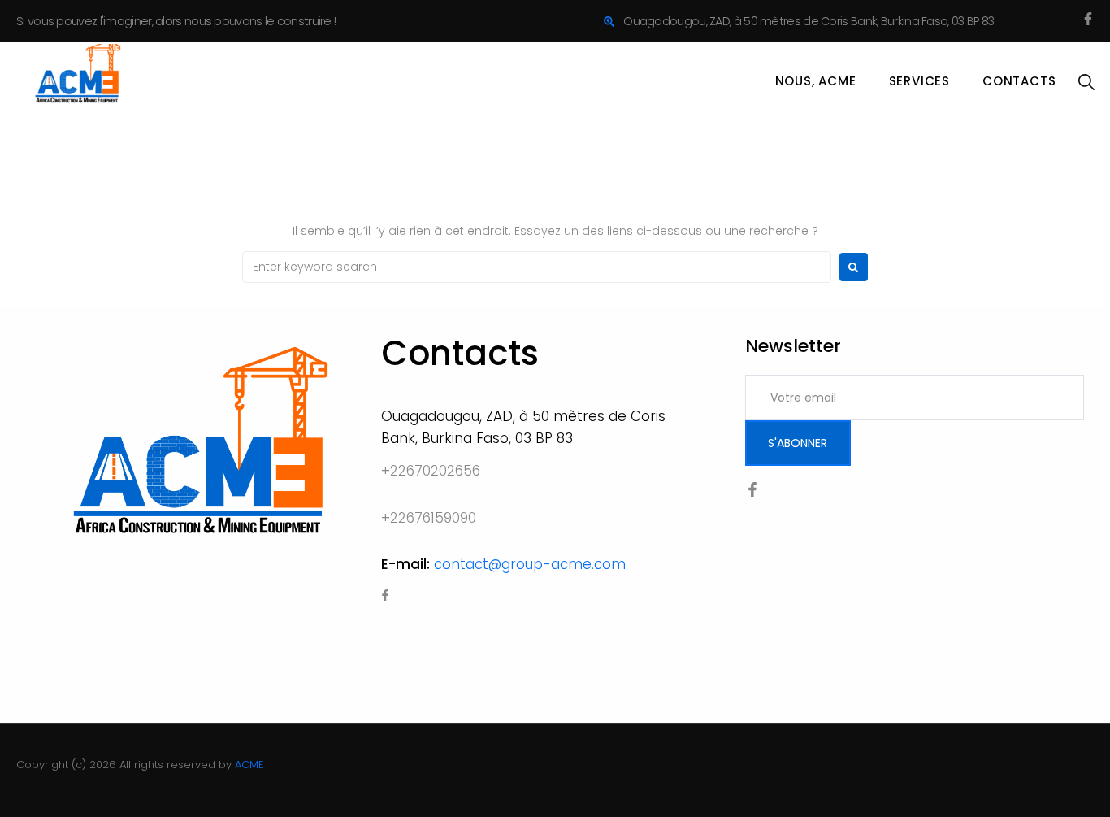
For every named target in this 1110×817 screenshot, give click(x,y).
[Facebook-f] (1088, 18)
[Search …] (1086, 83)
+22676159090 (428, 518)
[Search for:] (536, 267)
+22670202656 (430, 470)
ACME (249, 764)
